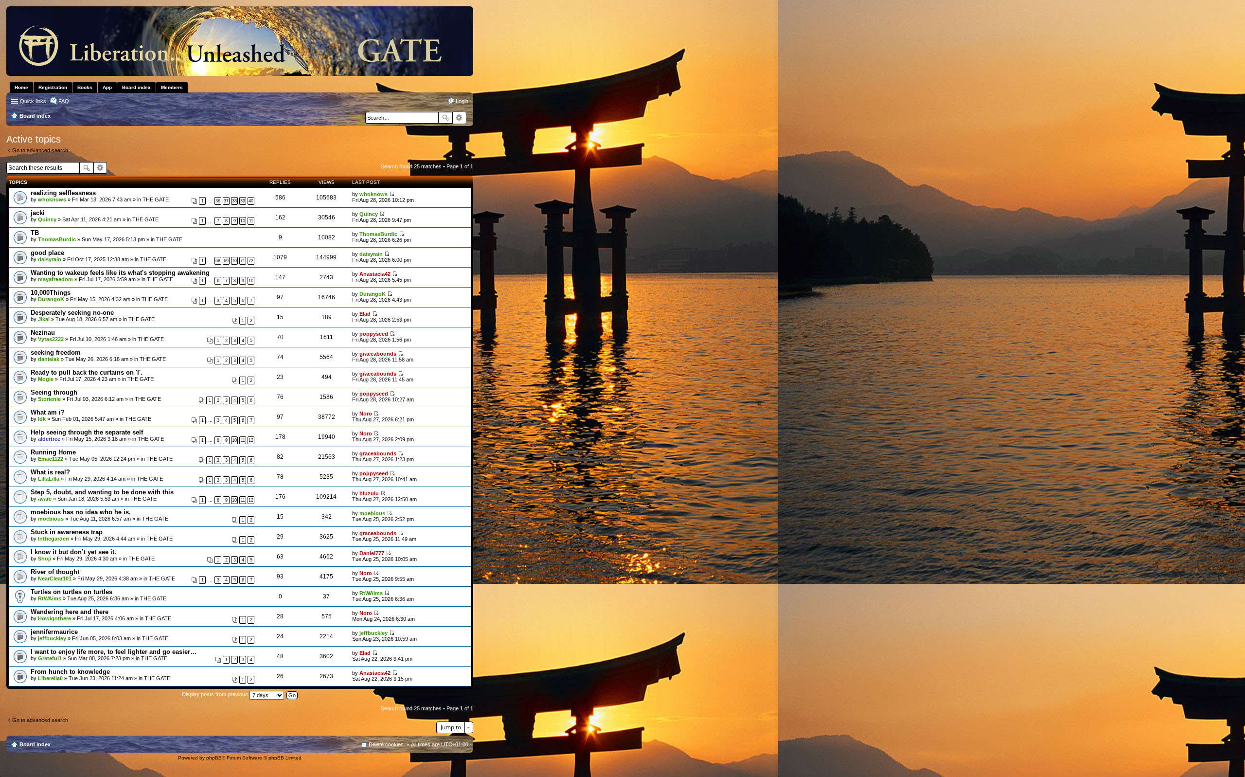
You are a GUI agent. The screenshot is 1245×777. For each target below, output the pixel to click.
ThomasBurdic (57, 239)
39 (242, 201)
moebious (51, 519)
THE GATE (155, 199)
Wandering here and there (69, 611)
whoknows (52, 199)
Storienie (49, 399)
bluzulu (369, 493)
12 (251, 440)
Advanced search (459, 118)
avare (45, 499)
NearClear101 (54, 578)
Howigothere (54, 618)
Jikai (44, 319)
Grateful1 (50, 658)
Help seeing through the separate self (87, 432)
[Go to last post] (391, 194)
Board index (35, 744)
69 (226, 260)
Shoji (44, 558)
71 (242, 260)
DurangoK (51, 299)
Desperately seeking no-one (72, 312)
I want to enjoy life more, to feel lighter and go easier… (113, 651)
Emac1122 (50, 459)
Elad (365, 314)
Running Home (53, 452)
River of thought (55, 572)
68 (217, 260)
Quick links (33, 101)
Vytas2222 (51, 339)
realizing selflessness (63, 193)
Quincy (47, 219)
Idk (42, 419)
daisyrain (49, 259)
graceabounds (377, 354)
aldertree (49, 439)
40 (251, 201)
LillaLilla (48, 479)
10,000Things (51, 292)
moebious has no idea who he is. (81, 512)
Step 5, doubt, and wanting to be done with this (102, 492)
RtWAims (49, 598)
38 (234, 201)
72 (251, 260)
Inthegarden (53, 539)
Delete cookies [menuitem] (386, 744)
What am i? (48, 412)
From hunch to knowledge (70, 671)
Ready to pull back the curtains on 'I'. (86, 372)
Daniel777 (371, 553)
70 (234, 260)
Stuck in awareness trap (67, 532)
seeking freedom (56, 352)
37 (226, 201)
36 (217, 201)
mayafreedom (55, 279)
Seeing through (54, 392)
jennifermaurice (54, 631)
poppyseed (373, 334)
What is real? (50, 472)
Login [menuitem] (462, 101)
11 (251, 220)
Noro (365, 413)
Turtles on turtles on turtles (71, 592)
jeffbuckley (52, 638)
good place (47, 252)
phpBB (214, 757)
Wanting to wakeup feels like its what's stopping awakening (120, 272)
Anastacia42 (375, 274)
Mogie (45, 379)
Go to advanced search (40, 150)
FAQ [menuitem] (63, 101)
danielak (48, 359)
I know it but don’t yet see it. (73, 552)
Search (445, 118)
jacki (38, 213)
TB (35, 232)
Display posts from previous (215, 694)
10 (242, 220)
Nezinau (43, 332)
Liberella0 (50, 678)
